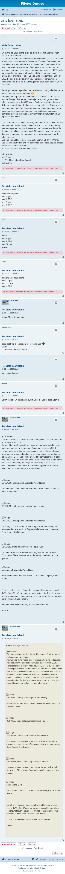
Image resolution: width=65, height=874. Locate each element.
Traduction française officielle (29, 868)
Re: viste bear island (13, 186)
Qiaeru (44, 868)
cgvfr (4, 36)
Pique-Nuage (15, 417)
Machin (4, 383)
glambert (34, 24)
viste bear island (12, 20)
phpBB (25, 865)
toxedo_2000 (25, 24)
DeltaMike (14, 301)
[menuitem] (5, 10)
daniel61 (16, 24)
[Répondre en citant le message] (56, 39)
